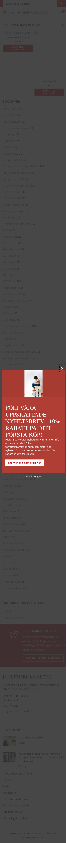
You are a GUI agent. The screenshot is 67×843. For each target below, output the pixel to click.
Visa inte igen (34, 476)
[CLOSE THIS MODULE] (62, 368)
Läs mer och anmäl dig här (24, 462)
